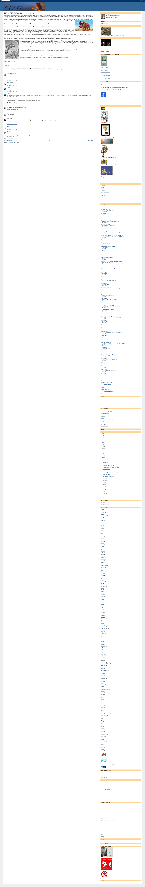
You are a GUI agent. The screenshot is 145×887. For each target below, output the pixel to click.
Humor (102, 620)
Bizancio (102, 546)
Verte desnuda (104, 269)
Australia (102, 536)
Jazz (101, 642)
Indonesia (102, 631)
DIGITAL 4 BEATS (105, 298)
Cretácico (102, 570)
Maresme (102, 657)
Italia (101, 639)
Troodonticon (104, 358)
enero (104, 495)
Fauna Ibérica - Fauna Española (108, 305)
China (102, 562)
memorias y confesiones (105, 663)
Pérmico (102, 687)
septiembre (105, 480)
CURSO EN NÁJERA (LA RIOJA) (107, 262)
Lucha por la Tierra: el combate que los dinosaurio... (112, 472)
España (102, 596)
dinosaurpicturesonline (105, 413)
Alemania (102, 514)
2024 (103, 435)
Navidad (102, 675)
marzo (104, 491)
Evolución (102, 599)
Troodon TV (104, 373)
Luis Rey (102, 421)
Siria (101, 720)
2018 (103, 444)
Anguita (102, 522)
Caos (101, 549)
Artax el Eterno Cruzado (106, 389)
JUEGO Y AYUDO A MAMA (106, 243)
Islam (102, 636)
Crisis (102, 572)
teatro (102, 728)
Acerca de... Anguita (106, 469)
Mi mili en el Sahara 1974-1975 (107, 382)
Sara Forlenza (103, 424)
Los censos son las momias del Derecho (109, 313)
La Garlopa (103, 190)
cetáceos (102, 560)
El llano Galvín (9, 82)
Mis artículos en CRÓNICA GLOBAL (107, 201)
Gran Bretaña (103, 612)
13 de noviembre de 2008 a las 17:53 (12, 129)
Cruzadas (102, 576)
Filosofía (102, 602)
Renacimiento (103, 707)
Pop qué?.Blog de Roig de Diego (108, 354)
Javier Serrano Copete (104, 91)
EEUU (102, 589)
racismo (102, 700)
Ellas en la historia (105, 380)
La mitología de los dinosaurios (108, 465)
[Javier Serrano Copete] (103, 96)
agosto (104, 482)
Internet (102, 634)
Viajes (102, 739)
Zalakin (102, 750)
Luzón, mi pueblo (105, 272)
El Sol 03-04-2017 (105, 247)
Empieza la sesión (105, 328)
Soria (101, 721)
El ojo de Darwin (105, 205)
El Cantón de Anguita (106, 209)
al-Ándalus (102, 512)
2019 (103, 442)
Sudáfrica (102, 723)
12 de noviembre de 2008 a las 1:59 (12, 124)
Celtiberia (102, 557)
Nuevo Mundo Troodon (106, 351)
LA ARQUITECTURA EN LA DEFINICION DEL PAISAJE (112, 261)
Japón (102, 641)
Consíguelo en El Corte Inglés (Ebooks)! (108, 49)
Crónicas (102, 575)
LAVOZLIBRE (103, 646)
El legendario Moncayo (107, 470)
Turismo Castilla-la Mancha (105, 75)
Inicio (50, 140)
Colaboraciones (103, 565)
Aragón (102, 528)
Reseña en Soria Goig (105, 70)
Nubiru (102, 84)
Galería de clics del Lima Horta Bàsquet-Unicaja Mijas (111, 221)
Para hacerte (103, 98)
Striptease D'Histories (106, 290)
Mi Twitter (102, 102)
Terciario (102, 729)
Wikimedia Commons (104, 426)
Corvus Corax (104, 336)
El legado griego (105, 231)
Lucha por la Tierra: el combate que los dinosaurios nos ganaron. (20, 13)
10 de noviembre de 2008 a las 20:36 (12, 103)
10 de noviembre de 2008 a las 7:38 (12, 85)
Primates (102, 699)
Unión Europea (103, 734)
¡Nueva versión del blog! (106, 284)
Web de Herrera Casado (105, 198)
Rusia (102, 712)
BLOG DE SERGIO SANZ (106, 342)
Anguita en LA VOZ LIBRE (105, 78)
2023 (103, 437)
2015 (103, 448)
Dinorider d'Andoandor (11, 73)
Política (102, 692)
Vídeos (102, 744)
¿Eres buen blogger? (103, 762)
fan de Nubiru (108, 98)
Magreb (102, 654)
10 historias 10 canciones (107, 387)
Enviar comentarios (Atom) (14, 142)
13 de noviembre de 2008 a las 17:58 (12, 136)
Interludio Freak (105, 279)
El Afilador (102, 187)
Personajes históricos (104, 689)
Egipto (102, 591)
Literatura (102, 650)
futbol (102, 607)
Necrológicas (103, 676)
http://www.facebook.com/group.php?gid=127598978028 (111, 89)
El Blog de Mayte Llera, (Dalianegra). (109, 228)
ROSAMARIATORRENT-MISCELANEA (109, 239)
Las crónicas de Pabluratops (107, 324)
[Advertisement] (106, 827)
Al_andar (103, 250)
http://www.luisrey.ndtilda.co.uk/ (44, 53)
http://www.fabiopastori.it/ (57, 55)
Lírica (102, 649)
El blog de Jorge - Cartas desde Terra (109, 268)
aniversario (103, 523)
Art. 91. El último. (105, 377)
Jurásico (102, 644)
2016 (103, 446)
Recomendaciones (104, 704)
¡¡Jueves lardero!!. (105, 273)
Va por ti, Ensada (104, 310)
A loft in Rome (104, 325)
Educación (102, 588)
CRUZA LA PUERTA (105, 369)
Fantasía (102, 601)
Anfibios (102, 520)
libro (101, 647)
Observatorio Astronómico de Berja (108, 246)
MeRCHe (8, 118)
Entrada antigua (90, 140)
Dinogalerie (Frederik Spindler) (106, 411)
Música (102, 671)
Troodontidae (104, 320)
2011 (103, 455)
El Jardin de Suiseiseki (106, 287)
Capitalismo (103, 551)
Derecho (102, 580)
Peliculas (102, 836)
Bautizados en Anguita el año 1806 (107, 210)
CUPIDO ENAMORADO (106, 217)
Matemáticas (103, 658)
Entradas (103, 502)
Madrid (102, 652)
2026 (103, 433)
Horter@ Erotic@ (105, 331)
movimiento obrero (104, 670)
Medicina (102, 660)
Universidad (103, 736)
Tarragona (102, 726)
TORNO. (103, 291)
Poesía (102, 691)
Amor (102, 518)
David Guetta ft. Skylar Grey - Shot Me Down (109, 299)
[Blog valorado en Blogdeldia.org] (104, 760)
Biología (102, 544)
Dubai (102, 583)
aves (101, 538)
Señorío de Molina (104, 715)
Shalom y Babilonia (105, 363)
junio (104, 486)
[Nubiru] (120, 85)
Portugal (102, 694)
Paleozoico (103, 684)
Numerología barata (106, 474)
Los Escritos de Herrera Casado (108, 391)
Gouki (8, 87)
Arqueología (103, 530)
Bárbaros (102, 541)
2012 (103, 453)
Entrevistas (103, 594)
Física (102, 604)
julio (103, 484)
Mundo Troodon (105, 365)
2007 (103, 497)
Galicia (102, 609)
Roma (102, 710)
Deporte (102, 578)
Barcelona (102, 543)
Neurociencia (103, 678)
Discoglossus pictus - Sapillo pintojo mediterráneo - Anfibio (111, 306)
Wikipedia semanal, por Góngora (108, 309)
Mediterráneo (103, 662)
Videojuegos (103, 742)
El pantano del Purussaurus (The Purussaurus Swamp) (112, 235)
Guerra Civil (103, 617)
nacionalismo (103, 673)
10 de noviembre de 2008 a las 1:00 (12, 80)
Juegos (102, 834)
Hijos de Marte (104, 335)
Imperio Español (103, 625)
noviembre (105, 464)
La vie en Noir (104, 294)
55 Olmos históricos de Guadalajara (108, 225)
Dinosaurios (103, 581)
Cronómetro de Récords (106, 220)
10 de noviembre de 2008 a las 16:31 (12, 91)
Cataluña (102, 554)
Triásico (102, 731)
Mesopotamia (103, 665)
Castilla (102, 552)
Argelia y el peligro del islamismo (108, 476)
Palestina (102, 686)
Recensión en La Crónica (105, 72)
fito (7, 113)
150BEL (103, 242)
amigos (102, 517)
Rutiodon (78, 35)
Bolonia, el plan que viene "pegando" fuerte (109, 370)
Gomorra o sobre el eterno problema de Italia (111, 467)
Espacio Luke (103, 195)
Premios (102, 697)
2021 (103, 439)
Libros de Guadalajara (105, 192)
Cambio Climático (104, 547)
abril (104, 489)
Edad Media (103, 586)
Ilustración (102, 623)
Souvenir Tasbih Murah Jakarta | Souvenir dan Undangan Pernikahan (113, 288)
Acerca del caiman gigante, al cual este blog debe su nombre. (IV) (112, 236)
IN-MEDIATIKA (103, 185)
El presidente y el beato (106, 348)
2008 (103, 460)
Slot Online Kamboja (105, 206)
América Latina (103, 515)
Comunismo (103, 568)
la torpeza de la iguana (106, 384)
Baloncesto (103, 539)
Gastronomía (103, 610)
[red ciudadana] (104, 777)
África (102, 509)
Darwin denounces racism (106, 374)
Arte (101, 531)
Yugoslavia (102, 749)
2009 (103, 459)
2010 (103, 457)
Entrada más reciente (8, 140)
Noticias (102, 679)
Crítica (102, 573)
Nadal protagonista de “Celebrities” (107, 355)
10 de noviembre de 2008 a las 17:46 (12, 96)
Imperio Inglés (103, 626)
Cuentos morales (105, 362)
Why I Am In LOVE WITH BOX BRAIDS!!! (109, 280)
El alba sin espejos (105, 251)
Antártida (102, 525)
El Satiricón (104, 327)
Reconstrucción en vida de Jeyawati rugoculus (109, 359)
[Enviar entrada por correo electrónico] (14, 61)
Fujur (8, 131)
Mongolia (102, 668)
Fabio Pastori (103, 416)
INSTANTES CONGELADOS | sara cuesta (109, 257)
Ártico (102, 533)
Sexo (101, 716)
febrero (104, 493)
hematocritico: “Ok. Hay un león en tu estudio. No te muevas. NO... (113, 254)
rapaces (102, 702)
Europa (102, 597)
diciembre (105, 462)
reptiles (102, 708)
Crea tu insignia (109, 91)
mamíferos (102, 655)
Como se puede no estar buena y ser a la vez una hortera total (112, 332)
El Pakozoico (104, 283)
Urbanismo (103, 737)
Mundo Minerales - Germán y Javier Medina (110, 316)
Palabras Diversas (104, 193)
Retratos (103, 258)
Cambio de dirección (105, 321)
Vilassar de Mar (103, 745)
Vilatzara (102, 747)
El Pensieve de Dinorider (106, 213)
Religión (102, 705)
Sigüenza (102, 718)
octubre (104, 478)
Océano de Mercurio (106, 276)
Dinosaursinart (103, 414)
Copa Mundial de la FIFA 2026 (107, 214)
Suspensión (104, 366)
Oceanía (102, 681)
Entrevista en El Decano (105, 73)
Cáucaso (102, 555)
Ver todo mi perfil (109, 18)
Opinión (102, 683)
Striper (8, 126)
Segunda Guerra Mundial (105, 713)
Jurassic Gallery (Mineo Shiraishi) (107, 419)
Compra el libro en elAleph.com (106, 48)
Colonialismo (103, 567)
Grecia (102, 613)
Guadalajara (103, 615)
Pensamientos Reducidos (107, 393)
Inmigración (103, 633)
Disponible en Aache (104, 67)
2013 (103, 451)
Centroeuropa (103, 559)
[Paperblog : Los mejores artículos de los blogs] (112, 764)
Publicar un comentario (8, 138)
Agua (101, 510)
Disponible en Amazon (105, 51)
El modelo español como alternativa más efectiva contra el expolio (113, 232)
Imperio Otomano (104, 628)
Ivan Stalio (102, 418)
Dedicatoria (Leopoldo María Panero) (108, 295)
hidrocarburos (103, 618)
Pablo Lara (103, 422)
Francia (102, 605)
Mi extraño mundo (105, 347)
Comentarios (104, 504)
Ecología (102, 584)
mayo (104, 487)
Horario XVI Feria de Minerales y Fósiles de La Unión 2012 (111, 317)
